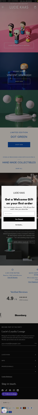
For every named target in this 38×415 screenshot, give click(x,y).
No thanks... (19, 225)
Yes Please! (19, 219)
